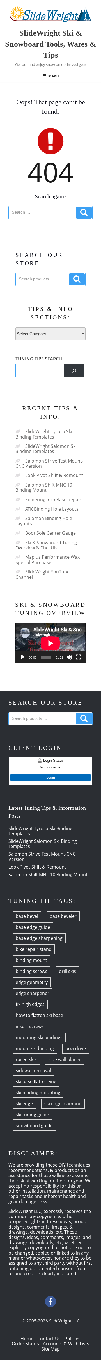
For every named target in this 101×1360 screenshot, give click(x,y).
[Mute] (69, 657)
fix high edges (30, 1004)
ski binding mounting (38, 1092)
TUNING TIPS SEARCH (38, 358)
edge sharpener (32, 993)
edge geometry (32, 982)
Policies (73, 1338)
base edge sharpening (39, 938)
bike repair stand (34, 949)
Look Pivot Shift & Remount (54, 475)
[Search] (74, 370)
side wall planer (64, 1059)
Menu (53, 76)
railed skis (26, 1059)
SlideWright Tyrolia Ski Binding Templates (43, 434)
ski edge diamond (63, 1103)
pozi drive (75, 1048)
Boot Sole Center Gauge (50, 533)
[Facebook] (50, 1301)
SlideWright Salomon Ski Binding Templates (46, 448)
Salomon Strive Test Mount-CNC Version (49, 463)
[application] (50, 643)
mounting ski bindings (39, 1037)
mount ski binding (35, 1048)
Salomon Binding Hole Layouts (43, 520)
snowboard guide (34, 1125)
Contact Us (49, 1338)
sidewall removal (33, 1070)
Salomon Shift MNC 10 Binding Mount (43, 487)
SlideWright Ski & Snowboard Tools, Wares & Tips (50, 44)
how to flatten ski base (39, 1015)
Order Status (25, 1343)
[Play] (23, 657)
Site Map (51, 1349)
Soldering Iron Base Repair (53, 499)
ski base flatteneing (36, 1081)
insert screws (30, 1026)
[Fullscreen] (78, 657)
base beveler (63, 916)
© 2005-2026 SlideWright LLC (50, 1321)
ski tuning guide (32, 1114)
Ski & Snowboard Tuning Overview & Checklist (46, 545)
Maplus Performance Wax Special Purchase (47, 559)
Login (50, 777)
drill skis (67, 971)
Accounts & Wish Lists (66, 1343)
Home (26, 1338)
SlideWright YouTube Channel (42, 574)
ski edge (24, 1103)
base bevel (27, 916)
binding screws (31, 971)
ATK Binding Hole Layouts (52, 509)
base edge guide (33, 927)
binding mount (31, 960)
